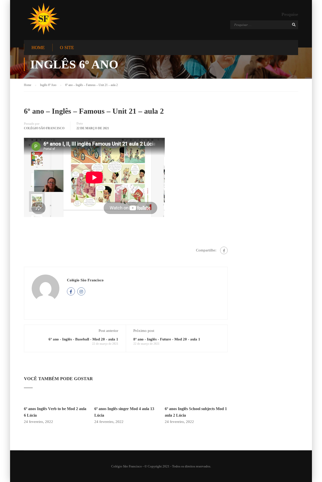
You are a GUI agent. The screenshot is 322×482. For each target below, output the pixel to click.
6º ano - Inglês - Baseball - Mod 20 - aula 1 (83, 339)
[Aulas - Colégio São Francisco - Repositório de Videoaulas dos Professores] (43, 19)
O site (67, 47)
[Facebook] (224, 250)
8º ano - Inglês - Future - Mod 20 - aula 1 (166, 339)
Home (38, 47)
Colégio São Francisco (44, 128)
